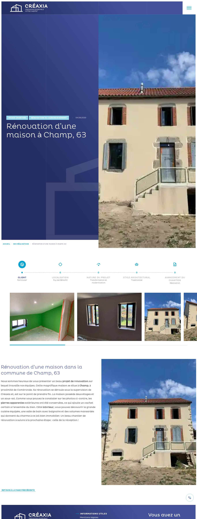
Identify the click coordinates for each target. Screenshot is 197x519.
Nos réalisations (21, 244)
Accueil (6, 244)
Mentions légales (89, 517)
